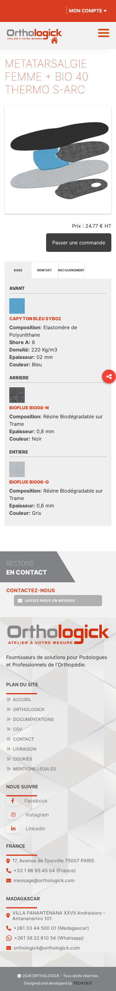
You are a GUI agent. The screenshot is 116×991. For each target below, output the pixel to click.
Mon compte (85, 11)
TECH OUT (82, 983)
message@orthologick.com (44, 880)
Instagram (36, 815)
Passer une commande (78, 242)
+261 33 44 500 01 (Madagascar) (51, 928)
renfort (44, 270)
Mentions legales (34, 768)
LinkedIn (34, 828)
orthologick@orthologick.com (47, 948)
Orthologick (29, 709)
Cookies (22, 758)
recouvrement (71, 270)
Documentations (33, 719)
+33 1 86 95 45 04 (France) (45, 870)
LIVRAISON (24, 749)
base (18, 270)
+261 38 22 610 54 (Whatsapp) (49, 938)
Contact (23, 739)
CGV (17, 729)
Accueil (22, 699)
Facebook (35, 801)
